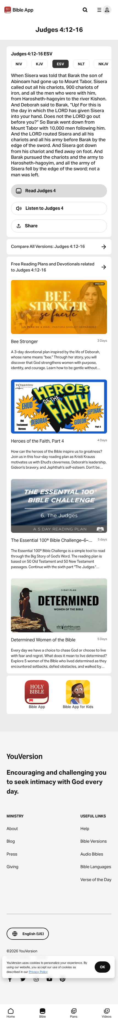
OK (102, 967)
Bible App (37, 706)
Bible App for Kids (78, 706)
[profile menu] (103, 9)
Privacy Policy (38, 971)
